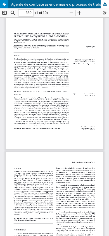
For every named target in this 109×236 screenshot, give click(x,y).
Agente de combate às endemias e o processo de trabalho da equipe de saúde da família (60, 4)
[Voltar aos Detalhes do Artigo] (4, 4)
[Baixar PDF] (105, 4)
